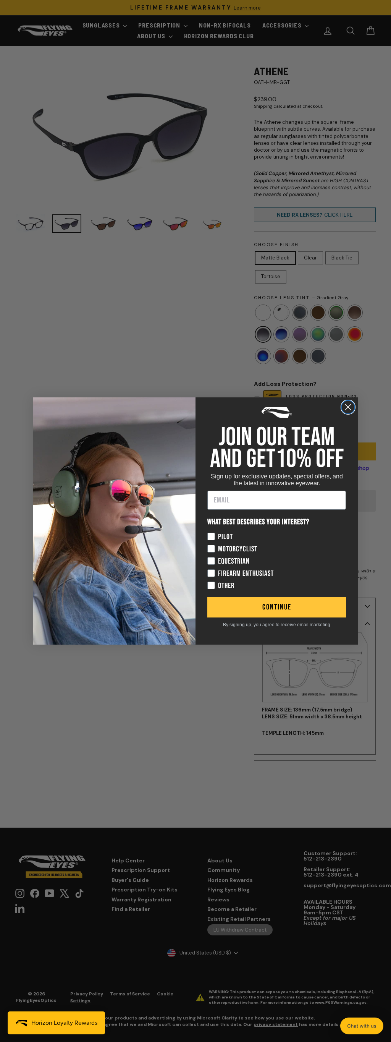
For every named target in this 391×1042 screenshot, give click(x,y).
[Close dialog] (348, 407)
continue (276, 607)
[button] (361, 1026)
